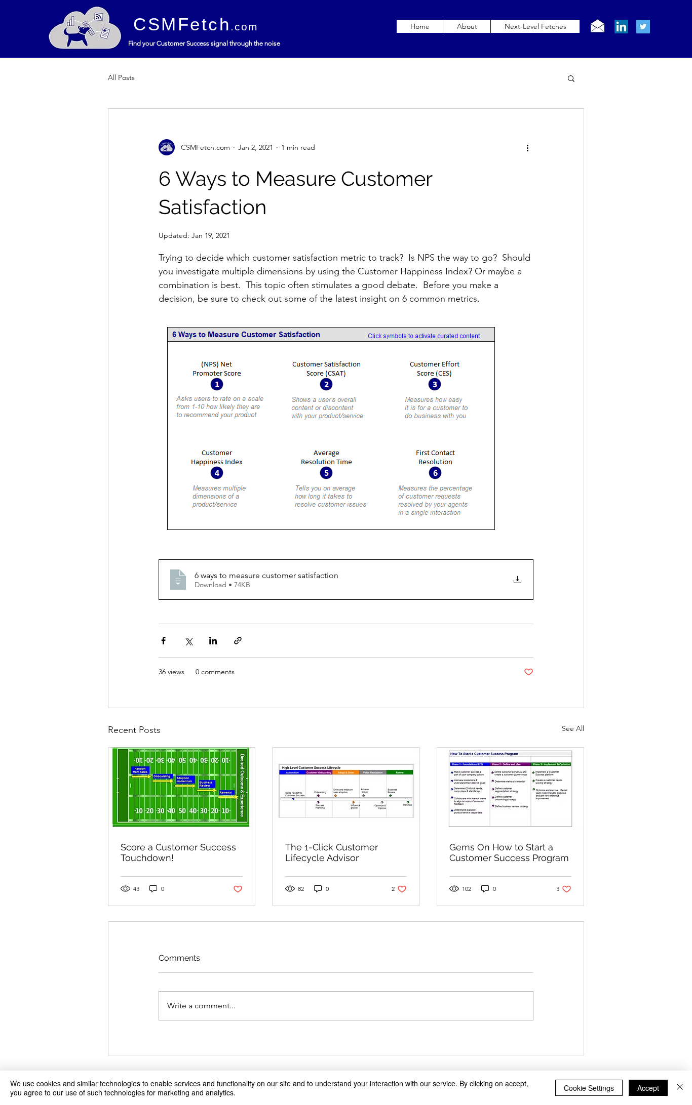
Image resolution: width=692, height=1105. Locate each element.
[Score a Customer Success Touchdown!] (181, 789)
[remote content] (346, 429)
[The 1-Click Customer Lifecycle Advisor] (346, 789)
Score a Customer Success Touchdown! (178, 852)
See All (573, 728)
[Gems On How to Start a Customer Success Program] (510, 789)
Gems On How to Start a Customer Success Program (509, 852)
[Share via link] (238, 640)
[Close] (680, 1088)
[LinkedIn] (621, 26)
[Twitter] (643, 26)
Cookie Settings (589, 1088)
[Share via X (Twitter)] (188, 640)
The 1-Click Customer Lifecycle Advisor (331, 852)
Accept (648, 1088)
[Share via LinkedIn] (213, 640)
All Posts (121, 77)
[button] (571, 78)
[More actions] (527, 147)
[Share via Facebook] (163, 640)
